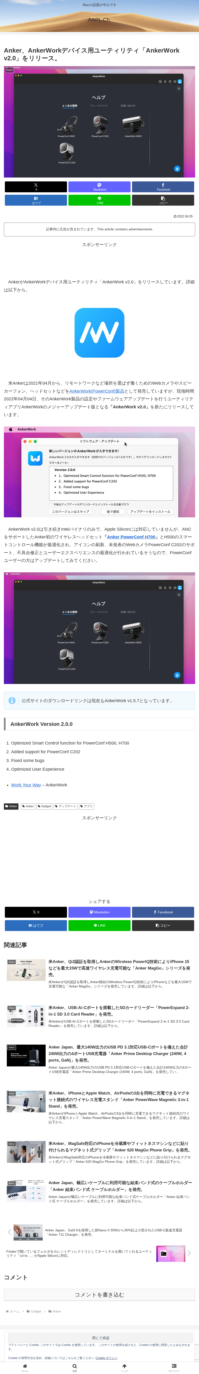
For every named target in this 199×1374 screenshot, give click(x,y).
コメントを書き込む (99, 1295)
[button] (163, 200)
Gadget (46, 806)
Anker (13, 806)
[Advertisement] (99, 259)
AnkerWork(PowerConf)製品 (96, 391)
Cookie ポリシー (106, 1358)
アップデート (67, 806)
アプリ (88, 806)
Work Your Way (26, 785)
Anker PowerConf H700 (131, 537)
